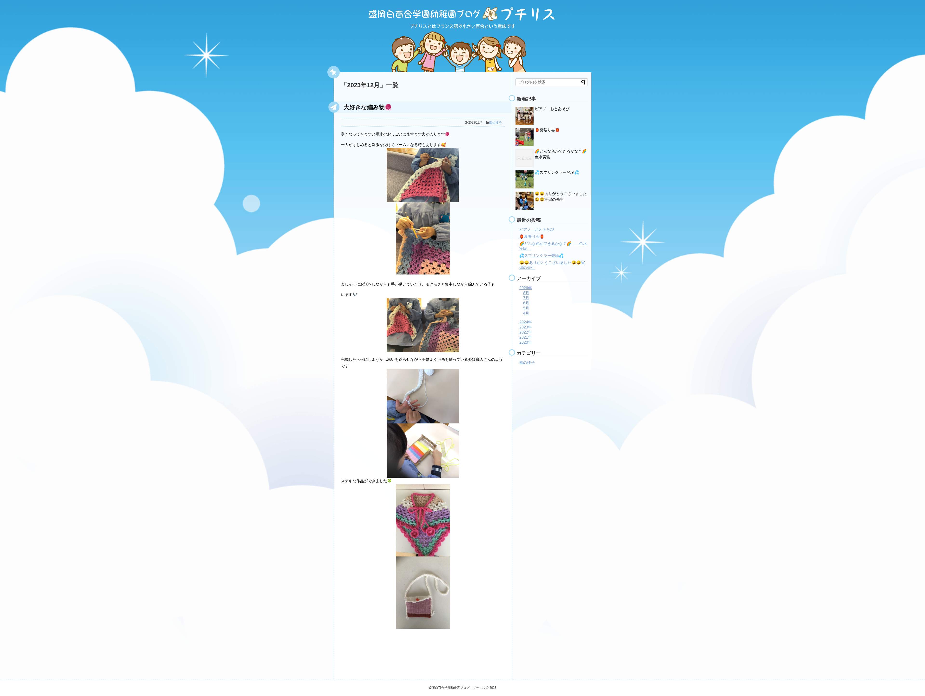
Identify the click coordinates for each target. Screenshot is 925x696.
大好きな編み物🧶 (368, 107)
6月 (526, 303)
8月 (526, 293)
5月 (526, 308)
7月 (526, 298)
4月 (526, 313)
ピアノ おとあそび (552, 109)
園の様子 (495, 122)
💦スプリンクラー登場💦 (557, 172)
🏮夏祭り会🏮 (547, 130)
